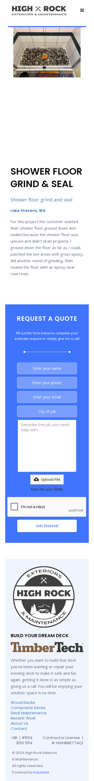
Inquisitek (41, 772)
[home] (39, 10)
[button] (82, 10)
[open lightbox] (47, 52)
